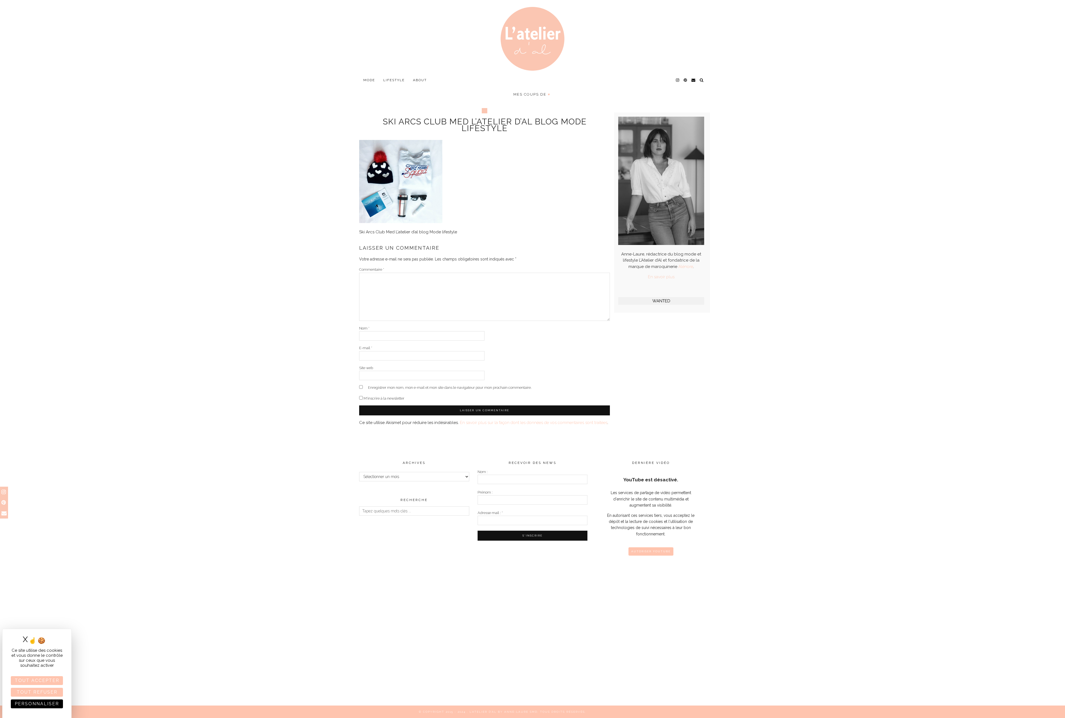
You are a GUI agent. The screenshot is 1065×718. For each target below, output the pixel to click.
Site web (366, 368)
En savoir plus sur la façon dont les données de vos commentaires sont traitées (533, 422)
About (420, 80)
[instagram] (678, 80)
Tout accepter (37, 680)
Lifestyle (394, 80)
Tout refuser (37, 692)
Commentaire (371, 269)
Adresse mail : (490, 513)
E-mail (365, 348)
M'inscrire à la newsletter (383, 398)
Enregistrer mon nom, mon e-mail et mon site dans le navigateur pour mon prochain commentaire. (450, 387)
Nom (364, 328)
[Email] (693, 80)
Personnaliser (37, 703)
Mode (369, 80)
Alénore (685, 266)
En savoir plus (661, 276)
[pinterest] (686, 80)
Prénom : (485, 492)
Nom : (483, 472)
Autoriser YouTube (651, 551)
